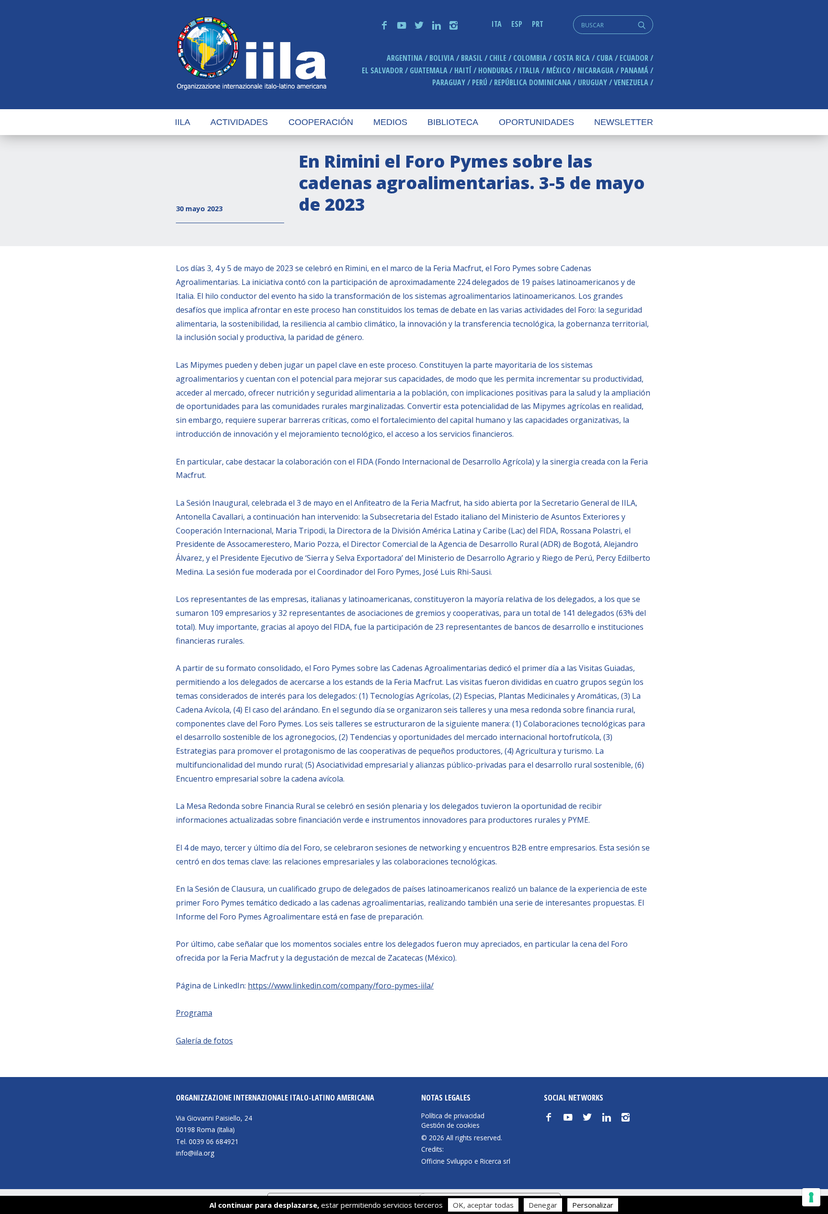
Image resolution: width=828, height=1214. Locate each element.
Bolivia (441, 58)
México (558, 70)
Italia (529, 70)
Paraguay (448, 82)
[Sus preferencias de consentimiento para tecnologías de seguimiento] (811, 1197)
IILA (251, 54)
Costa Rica (571, 58)
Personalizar (592, 1205)
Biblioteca (452, 122)
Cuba (605, 58)
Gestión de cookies (450, 1125)
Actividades (239, 122)
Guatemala (429, 70)
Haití (463, 70)
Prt (537, 24)
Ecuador (634, 58)
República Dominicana (532, 82)
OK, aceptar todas (483, 1205)
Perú (479, 82)
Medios (390, 122)
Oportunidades (536, 122)
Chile (497, 58)
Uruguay (592, 82)
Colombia (530, 58)
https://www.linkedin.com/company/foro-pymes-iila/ (341, 985)
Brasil (472, 58)
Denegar (543, 1205)
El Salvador (382, 70)
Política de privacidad (452, 1115)
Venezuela (631, 82)
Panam (634, 70)
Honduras (495, 70)
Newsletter (623, 122)
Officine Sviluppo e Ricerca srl (465, 1161)
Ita (497, 24)
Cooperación (320, 122)
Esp (516, 24)
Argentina (405, 58)
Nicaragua (595, 70)
